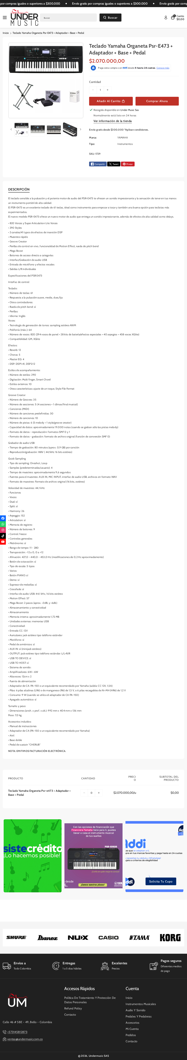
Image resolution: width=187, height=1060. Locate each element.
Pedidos (131, 1035)
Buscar (112, 17)
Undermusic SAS (99, 1055)
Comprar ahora (157, 101)
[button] (6, 17)
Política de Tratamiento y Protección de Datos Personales (90, 1000)
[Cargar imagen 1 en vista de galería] (21, 129)
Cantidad (95, 82)
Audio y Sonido (135, 1010)
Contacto (70, 1014)
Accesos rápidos (79, 988)
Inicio (6, 33)
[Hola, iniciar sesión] (166, 17)
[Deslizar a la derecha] (80, 129)
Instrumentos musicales (141, 1004)
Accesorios (132, 1022)
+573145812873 (17, 1032)
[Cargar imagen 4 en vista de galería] (70, 129)
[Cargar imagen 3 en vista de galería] (54, 129)
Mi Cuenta (132, 1029)
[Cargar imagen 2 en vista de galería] (37, 129)
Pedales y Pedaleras (139, 1016)
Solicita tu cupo (161, 881)
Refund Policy (73, 1008)
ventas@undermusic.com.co (25, 1039)
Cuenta (132, 988)
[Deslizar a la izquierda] (11, 129)
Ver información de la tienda (113, 121)
